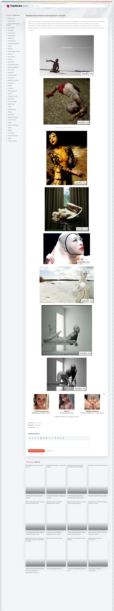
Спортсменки (11, 35)
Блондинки (11, 30)
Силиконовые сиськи (14, 51)
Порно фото (11, 18)
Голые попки (11, 21)
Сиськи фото (11, 33)
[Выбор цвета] (52, 438)
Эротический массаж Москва (13, 24)
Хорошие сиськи (12, 96)
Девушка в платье (13, 80)
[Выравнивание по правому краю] (46, 438)
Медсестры (11, 104)
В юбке (10, 85)
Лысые (10, 46)
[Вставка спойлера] (64, 438)
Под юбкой (11, 77)
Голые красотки (12, 91)
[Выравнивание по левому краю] (41, 438)
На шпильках (11, 56)
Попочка (10, 54)
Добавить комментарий (36, 450)
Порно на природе (13, 125)
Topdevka (19, 5)
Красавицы (11, 27)
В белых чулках (12, 120)
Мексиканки (11, 99)
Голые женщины (12, 101)
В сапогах (10, 88)
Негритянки (11, 133)
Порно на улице (12, 141)
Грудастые (11, 72)
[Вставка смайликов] (49, 438)
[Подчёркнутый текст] (35, 438)
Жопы (9, 138)
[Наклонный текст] (32, 438)
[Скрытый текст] (55, 438)
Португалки (11, 114)
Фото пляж (11, 62)
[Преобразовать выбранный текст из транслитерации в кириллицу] (61, 438)
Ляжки (9, 106)
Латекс (10, 93)
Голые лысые (38, 422)
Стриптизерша (12, 41)
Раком (9, 127)
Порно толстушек (13, 135)
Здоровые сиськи (13, 117)
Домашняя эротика (13, 43)
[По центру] (44, 438)
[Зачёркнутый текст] (38, 438)
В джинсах (11, 83)
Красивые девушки (13, 67)
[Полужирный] (30, 438)
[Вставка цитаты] (58, 438)
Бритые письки (12, 109)
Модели (10, 130)
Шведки (10, 112)
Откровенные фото (13, 64)
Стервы (10, 59)
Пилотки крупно (12, 75)
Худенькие (11, 38)
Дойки (9, 122)
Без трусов (11, 70)
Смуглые (10, 49)
